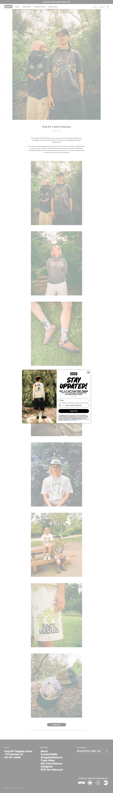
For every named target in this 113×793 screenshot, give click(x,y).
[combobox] (61, 405)
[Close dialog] (88, 372)
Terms (77, 420)
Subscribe (74, 411)
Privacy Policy (71, 420)
